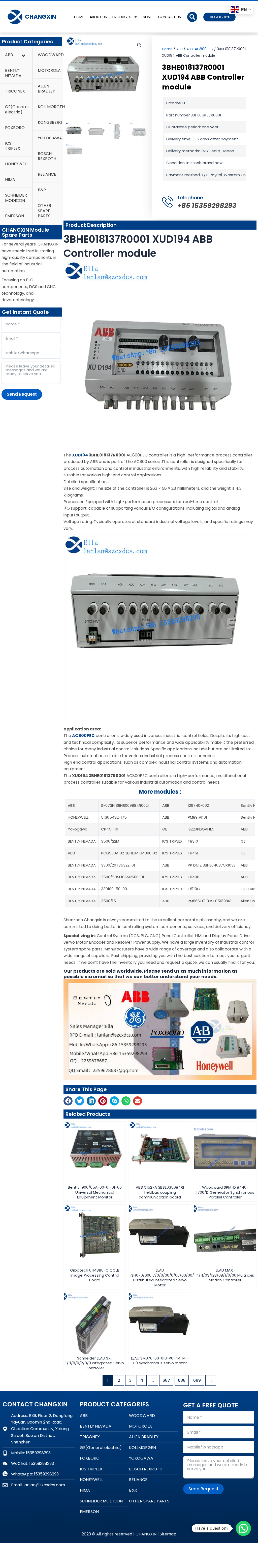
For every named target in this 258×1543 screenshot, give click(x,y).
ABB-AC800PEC (199, 48)
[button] (192, 17)
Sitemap (168, 1534)
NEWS (147, 16)
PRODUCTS (121, 16)
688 (181, 1380)
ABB (179, 48)
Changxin (40, 17)
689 (197, 1380)
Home (167, 48)
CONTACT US (169, 16)
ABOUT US (98, 16)
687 (166, 1380)
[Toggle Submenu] (23, 55)
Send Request (22, 394)
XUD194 (80, 455)
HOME (79, 16)
